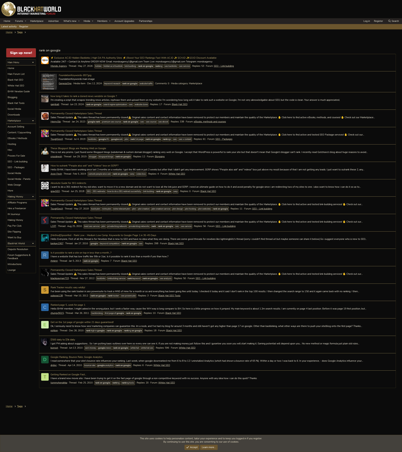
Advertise (53, 21)
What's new (69, 21)
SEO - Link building (224, 66)
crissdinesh (56, 156)
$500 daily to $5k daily (63, 339)
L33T (53, 226)
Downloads (14, 114)
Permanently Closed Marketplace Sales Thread (76, 113)
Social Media (14, 108)
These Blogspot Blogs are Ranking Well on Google (78, 148)
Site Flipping (14, 231)
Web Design (14, 184)
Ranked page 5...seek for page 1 (68, 304)
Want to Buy (14, 237)
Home (7, 21)
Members (102, 21)
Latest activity (9, 26)
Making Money (15, 220)
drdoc (54, 365)
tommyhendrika (59, 382)
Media (87, 21)
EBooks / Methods (17, 138)
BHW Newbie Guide (19, 91)
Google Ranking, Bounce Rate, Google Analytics (77, 357)
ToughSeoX (57, 139)
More (10, 190)
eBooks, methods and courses (210, 121)
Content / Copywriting (19, 132)
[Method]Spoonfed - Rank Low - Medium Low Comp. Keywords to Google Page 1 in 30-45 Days (103, 235)
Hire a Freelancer (17, 208)
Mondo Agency (59, 66)
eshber (54, 330)
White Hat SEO (176, 173)
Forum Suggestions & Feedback (19, 257)
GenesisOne (65, 83)
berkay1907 (57, 243)
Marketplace (36, 21)
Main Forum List (16, 74)
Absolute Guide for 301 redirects (68, 183)
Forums (19, 21)
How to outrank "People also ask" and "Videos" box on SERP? (85, 165)
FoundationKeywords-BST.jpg (75, 75)
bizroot (54, 347)
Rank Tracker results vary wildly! (68, 287)
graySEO (55, 191)
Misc (10, 150)
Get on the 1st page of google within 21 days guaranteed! (82, 322)
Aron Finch (56, 173)
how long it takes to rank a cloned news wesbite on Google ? (84, 96)
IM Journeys (14, 214)
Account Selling (16, 126)
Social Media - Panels (19, 179)
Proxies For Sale (16, 155)
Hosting (12, 144)
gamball (55, 104)
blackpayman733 (60, 278)
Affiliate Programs (17, 202)
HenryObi (56, 121)
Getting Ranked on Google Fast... (68, 374)
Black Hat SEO (179, 104)
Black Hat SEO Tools (169, 295)
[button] (25, 21)
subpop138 (57, 295)
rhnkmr (54, 260)
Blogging (160, 156)
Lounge (12, 270)
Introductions (15, 264)
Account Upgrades (124, 21)
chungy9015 (57, 313)
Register (23, 26)
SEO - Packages (223, 139)
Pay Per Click (15, 225)
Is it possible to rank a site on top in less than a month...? (81, 252)
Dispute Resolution (18, 249)
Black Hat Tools (16, 103)
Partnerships (145, 21)
